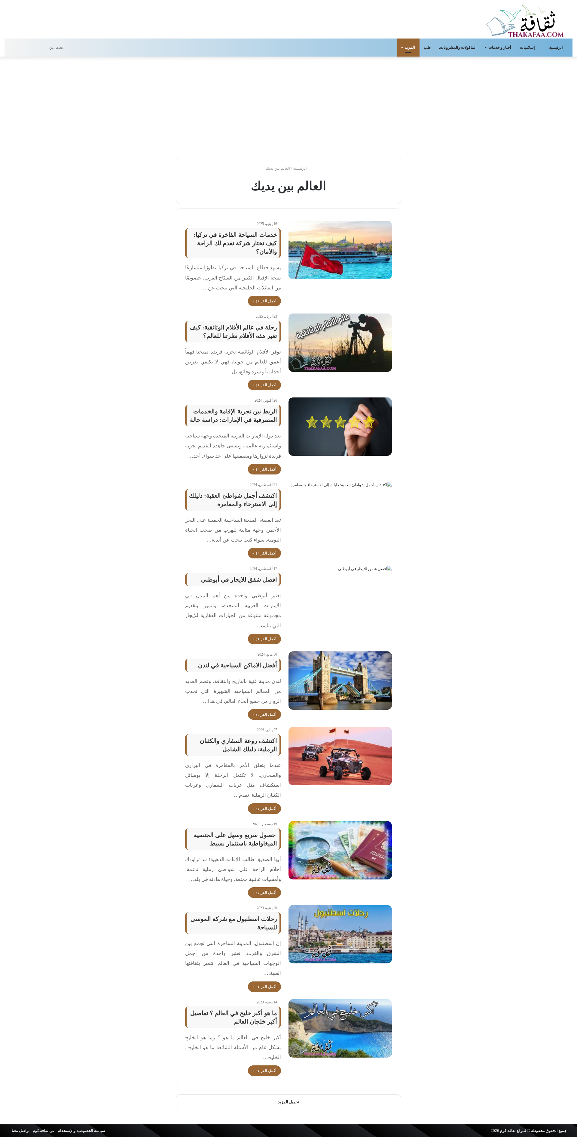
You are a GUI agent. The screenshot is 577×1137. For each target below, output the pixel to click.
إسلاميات (528, 47)
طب (427, 47)
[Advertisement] (288, 105)
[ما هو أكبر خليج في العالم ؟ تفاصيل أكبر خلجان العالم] (340, 1028)
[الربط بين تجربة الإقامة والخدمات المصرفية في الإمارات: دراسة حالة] (340, 426)
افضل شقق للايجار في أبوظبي (239, 579)
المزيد (410, 47)
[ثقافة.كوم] (525, 19)
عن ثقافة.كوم (44, 1130)
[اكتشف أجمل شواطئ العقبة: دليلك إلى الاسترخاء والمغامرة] (340, 511)
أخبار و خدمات (499, 47)
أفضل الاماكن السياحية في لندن (237, 665)
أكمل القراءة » (264, 301)
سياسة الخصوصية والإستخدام (81, 1130)
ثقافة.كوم (508, 1130)
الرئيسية (556, 47)
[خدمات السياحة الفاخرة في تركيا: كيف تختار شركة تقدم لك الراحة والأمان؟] (340, 250)
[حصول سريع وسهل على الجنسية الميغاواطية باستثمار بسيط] (340, 850)
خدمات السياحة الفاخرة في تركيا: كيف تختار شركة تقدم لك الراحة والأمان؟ (235, 243)
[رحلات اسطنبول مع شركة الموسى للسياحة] (340, 934)
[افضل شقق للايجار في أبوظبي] (340, 595)
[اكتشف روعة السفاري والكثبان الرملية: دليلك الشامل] (340, 756)
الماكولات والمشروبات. (458, 47)
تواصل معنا (21, 1130)
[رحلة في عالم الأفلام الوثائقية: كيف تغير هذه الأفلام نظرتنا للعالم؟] (340, 343)
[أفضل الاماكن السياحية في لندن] (340, 680)
